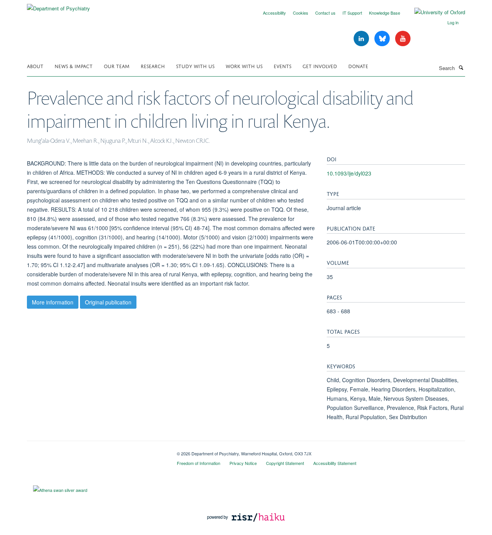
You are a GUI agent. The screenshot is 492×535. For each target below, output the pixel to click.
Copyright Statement (285, 463)
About (35, 65)
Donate (358, 65)
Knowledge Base (384, 13)
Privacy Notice (243, 463)
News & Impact (74, 65)
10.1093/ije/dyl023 (349, 173)
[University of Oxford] (434, 12)
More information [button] (52, 302)
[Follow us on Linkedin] (362, 38)
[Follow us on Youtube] (403, 38)
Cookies (300, 13)
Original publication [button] (108, 302)
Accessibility (274, 13)
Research (153, 65)
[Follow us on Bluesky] (382, 38)
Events (282, 65)
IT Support (352, 13)
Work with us (244, 65)
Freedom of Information (198, 463)
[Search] (461, 67)
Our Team (117, 65)
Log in (453, 22)
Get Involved (320, 65)
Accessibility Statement (334, 463)
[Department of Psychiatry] (58, 5)
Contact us (325, 13)
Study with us (195, 65)
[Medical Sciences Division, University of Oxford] (96, 451)
